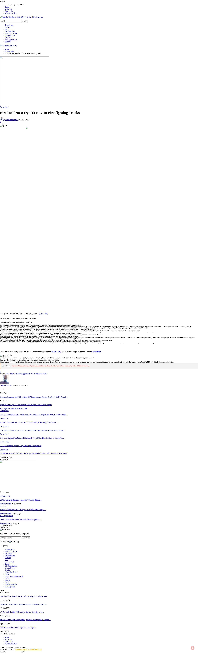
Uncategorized (10, 587)
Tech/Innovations (11, 584)
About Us (8, 9)
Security (8, 580)
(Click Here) (43, 314)
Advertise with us (11, 13)
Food (6, 560)
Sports (7, 29)
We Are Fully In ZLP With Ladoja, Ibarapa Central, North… (22, 612)
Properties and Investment (14, 576)
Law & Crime (10, 35)
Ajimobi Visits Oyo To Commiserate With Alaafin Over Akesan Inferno (26, 405)
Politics (7, 27)
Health (7, 564)
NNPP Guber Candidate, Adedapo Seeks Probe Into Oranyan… (23, 510)
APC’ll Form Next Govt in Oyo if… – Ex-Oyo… (18, 628)
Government (4, 107)
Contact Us (9, 11)
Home (7, 7)
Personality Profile (11, 572)
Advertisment (9, 549)
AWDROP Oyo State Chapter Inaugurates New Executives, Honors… (25, 620)
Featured (3, 506)
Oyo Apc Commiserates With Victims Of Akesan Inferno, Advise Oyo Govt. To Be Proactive (33, 397)
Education (8, 37)
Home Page (9, 25)
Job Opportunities (11, 40)
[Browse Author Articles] (4, 383)
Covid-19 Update (11, 33)
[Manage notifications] (192, 648)
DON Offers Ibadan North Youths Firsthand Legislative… (21, 520)
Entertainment (10, 31)
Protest (7, 578)
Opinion (8, 42)
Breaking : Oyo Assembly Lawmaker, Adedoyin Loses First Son (23, 596)
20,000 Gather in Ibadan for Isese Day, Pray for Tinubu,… (21, 500)
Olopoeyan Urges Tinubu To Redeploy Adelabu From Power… (23, 604)
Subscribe (26, 538)
